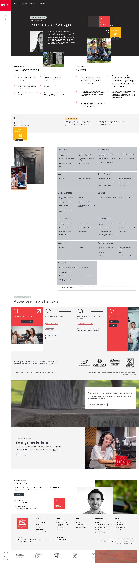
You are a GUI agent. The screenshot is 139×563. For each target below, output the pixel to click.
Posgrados (24, 3)
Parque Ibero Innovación (121, 529)
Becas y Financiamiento (61, 522)
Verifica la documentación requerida (52, 331)
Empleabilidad (118, 522)
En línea (113, 325)
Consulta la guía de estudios (53, 335)
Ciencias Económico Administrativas (103, 524)
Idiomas (38, 526)
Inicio (32, 20)
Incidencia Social (119, 524)
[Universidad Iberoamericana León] (5, 10)
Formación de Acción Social (82, 526)
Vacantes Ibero (118, 531)
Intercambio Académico (61, 527)
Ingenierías (97, 522)
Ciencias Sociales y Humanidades (103, 526)
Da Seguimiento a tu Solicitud (85, 323)
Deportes (78, 522)
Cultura (77, 520)
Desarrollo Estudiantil (80, 524)
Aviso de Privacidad (125, 545)
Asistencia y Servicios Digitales (63, 520)
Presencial (114, 321)
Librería (38, 527)
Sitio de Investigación (100, 532)
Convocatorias (118, 520)
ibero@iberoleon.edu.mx (22, 510)
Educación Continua (33, 3)
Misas (37, 532)
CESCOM (38, 524)
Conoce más (21, 456)
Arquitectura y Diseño (100, 520)
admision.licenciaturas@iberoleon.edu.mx (26, 508)
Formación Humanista (81, 527)
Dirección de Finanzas (41, 522)
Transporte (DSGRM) (41, 531)
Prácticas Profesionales (120, 527)
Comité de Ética (99, 531)
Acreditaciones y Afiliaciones (102, 529)
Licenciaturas (16, 3)
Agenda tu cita (49, 329)
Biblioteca (38, 520)
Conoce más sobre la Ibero (97, 404)
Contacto (132, 545)
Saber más (115, 38)
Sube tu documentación (52, 323)
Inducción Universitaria (61, 529)
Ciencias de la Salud (40, 20)
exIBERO (117, 526)
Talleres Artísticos (40, 529)
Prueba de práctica (51, 337)
